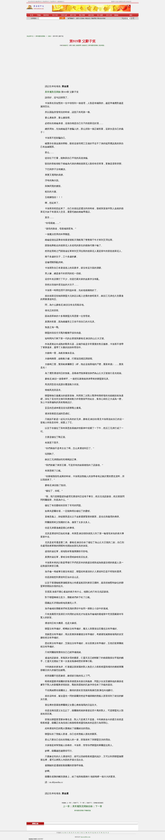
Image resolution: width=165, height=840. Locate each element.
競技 (92, 15)
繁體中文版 (114, 1)
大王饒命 (82, 18)
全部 (110, 15)
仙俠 (65, 15)
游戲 (89, 15)
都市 (71, 15)
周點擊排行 (46, 1)
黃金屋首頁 (31, 1)
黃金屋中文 (30, 36)
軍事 (83, 15)
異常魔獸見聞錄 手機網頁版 (82, 810)
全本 (107, 15)
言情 (74, 15)
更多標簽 (101, 45)
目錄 (49, 36)
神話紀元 (88, 18)
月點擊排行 (53, 1)
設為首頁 (128, 1)
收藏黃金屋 (122, 1)
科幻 (98, 15)
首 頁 (31, 15)
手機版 (39, 15)
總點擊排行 (38, 1)
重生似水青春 (101, 18)
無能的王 (65, 45)
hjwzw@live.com (85, 837)
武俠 (62, 15)
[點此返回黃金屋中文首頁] (35, 9)
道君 (77, 18)
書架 (131, 15)
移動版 (116, 15)
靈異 (101, 15)
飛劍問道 (94, 18)
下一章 (98, 806)
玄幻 (53, 15)
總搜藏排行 (61, 1)
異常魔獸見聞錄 (40, 36)
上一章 (66, 806)
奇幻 (56, 15)
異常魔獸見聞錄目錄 (82, 806)
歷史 (80, 15)
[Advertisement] (62, 64)
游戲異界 (78, 45)
